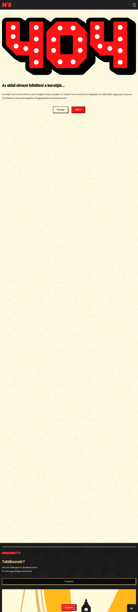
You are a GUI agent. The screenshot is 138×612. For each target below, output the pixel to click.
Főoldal (60, 109)
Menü (78, 109)
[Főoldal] (7, 5)
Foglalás (69, 581)
